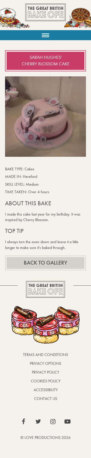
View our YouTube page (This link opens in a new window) (67, 422)
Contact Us (45, 398)
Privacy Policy (45, 372)
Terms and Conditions (45, 354)
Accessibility (46, 389)
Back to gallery (45, 263)
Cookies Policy (45, 381)
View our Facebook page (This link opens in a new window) (23, 422)
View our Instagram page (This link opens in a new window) (53, 422)
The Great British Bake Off (45, 17)
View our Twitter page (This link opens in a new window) (38, 422)
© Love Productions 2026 (45, 437)
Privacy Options (45, 363)
